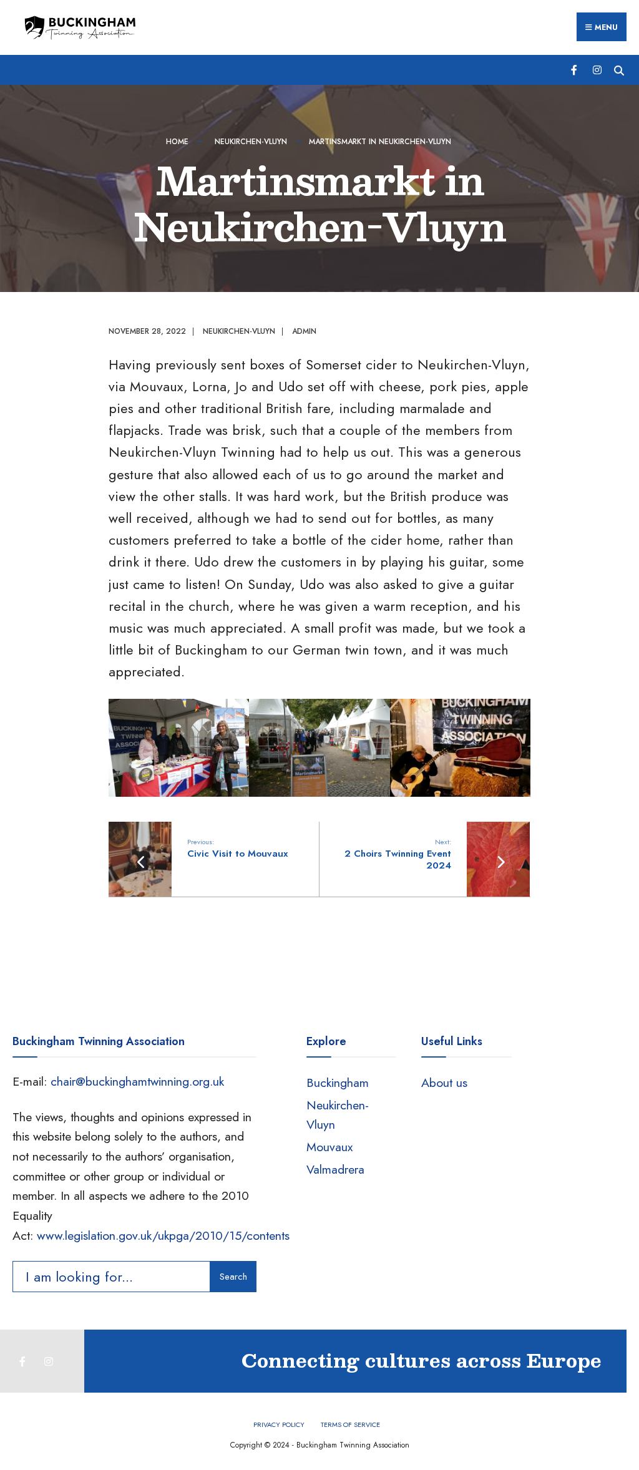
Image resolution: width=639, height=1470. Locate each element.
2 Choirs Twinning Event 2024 (397, 854)
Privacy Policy (279, 1424)
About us (444, 1082)
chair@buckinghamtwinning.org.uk (137, 1081)
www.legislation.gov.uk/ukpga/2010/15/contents (163, 1235)
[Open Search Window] (619, 69)
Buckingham (337, 1082)
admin (304, 331)
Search (233, 1276)
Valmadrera (335, 1169)
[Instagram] (597, 69)
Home (177, 141)
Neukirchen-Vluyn (251, 141)
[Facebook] (575, 69)
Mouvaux (329, 1147)
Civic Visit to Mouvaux (237, 848)
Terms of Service (350, 1424)
